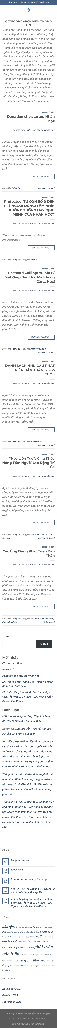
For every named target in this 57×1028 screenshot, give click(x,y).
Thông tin (48, 112)
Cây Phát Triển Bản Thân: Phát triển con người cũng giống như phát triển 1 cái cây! (27, 822)
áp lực (33, 534)
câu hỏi (40, 927)
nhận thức (30, 948)
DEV (4, 932)
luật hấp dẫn (35, 941)
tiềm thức (39, 960)
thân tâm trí (36, 441)
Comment (49, 622)
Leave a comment (46, 188)
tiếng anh (25, 960)
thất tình (46, 955)
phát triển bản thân (44, 618)
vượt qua (47, 966)
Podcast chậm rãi (26, 955)
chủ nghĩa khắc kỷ (20, 927)
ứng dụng (12, 622)
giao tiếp (10, 932)
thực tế (10, 961)
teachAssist (9, 669)
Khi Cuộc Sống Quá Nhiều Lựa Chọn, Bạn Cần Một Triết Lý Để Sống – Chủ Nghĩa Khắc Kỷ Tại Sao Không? (27, 696)
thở (51, 955)
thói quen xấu (37, 955)
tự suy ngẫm (35, 966)
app (32, 618)
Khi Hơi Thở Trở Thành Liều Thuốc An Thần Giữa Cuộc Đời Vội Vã (33, 890)
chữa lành (32, 927)
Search (6, 636)
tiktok (16, 961)
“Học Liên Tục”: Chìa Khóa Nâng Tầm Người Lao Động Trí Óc (28, 462)
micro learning (9, 947)
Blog (11, 1018)
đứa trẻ (7, 970)
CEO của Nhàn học (46, 130)
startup (33, 259)
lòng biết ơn (45, 941)
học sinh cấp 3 (16, 937)
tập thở (9, 966)
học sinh (6, 936)
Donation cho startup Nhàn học (20, 676)
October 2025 (10, 995)
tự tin (42, 966)
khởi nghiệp (49, 937)
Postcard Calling (38, 348)
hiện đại (22, 932)
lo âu (28, 941)
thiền (4, 622)
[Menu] (4, 10)
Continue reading (41, 176)
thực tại (5, 961)
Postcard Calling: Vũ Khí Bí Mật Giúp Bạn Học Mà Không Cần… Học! (30, 277)
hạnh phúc (47, 932)
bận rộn (8, 926)
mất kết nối (22, 948)
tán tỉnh (48, 961)
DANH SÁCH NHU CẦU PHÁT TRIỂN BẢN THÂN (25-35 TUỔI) (30, 370)
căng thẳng (48, 927)
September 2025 (11, 1002)
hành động (30, 932)
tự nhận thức (25, 966)
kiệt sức (4, 941)
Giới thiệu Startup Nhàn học (32, 1018)
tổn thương (17, 966)
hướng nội (37, 932)
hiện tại (16, 932)
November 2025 (11, 989)
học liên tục (42, 534)
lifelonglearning (16, 941)
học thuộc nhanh (28, 937)
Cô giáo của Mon (12, 663)
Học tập (39, 936)
